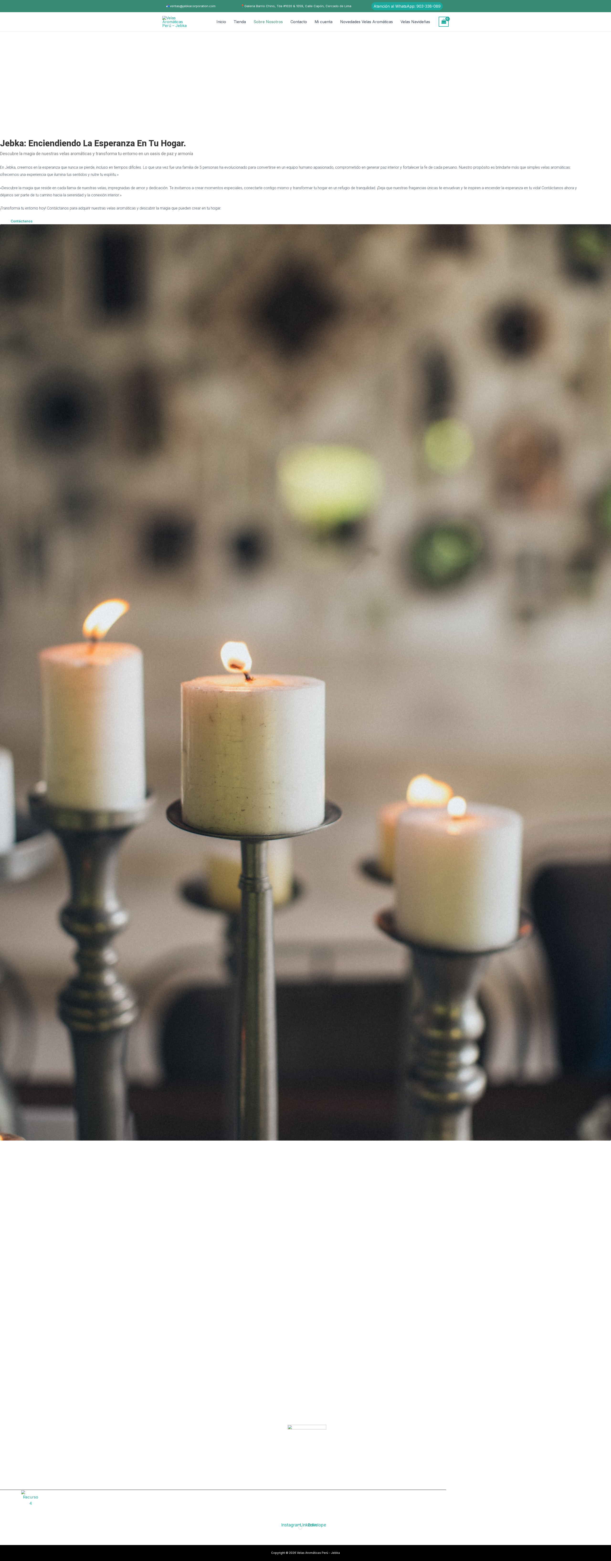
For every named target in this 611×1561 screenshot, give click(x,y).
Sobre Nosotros (268, 21)
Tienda (240, 21)
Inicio (221, 21)
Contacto (298, 21)
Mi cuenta (323, 21)
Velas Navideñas (415, 21)
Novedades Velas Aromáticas (366, 21)
